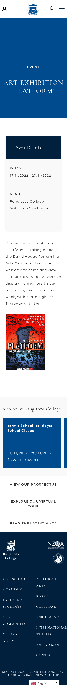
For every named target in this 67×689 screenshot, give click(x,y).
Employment (48, 645)
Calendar (46, 606)
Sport (42, 596)
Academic (13, 589)
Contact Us (48, 655)
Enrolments (48, 617)
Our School (15, 579)
